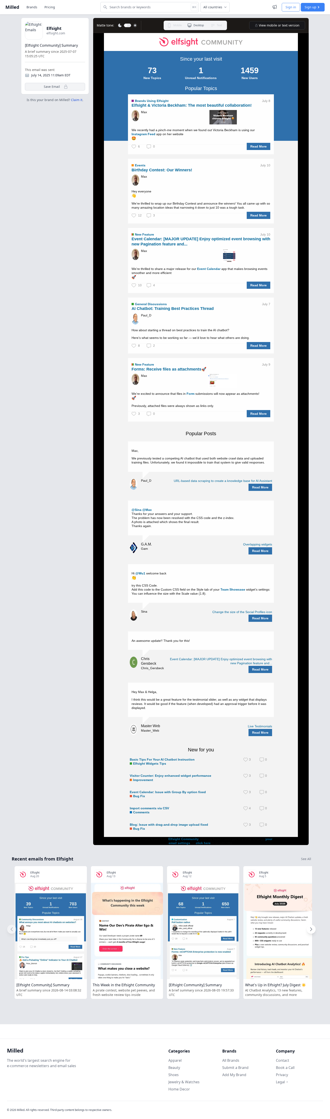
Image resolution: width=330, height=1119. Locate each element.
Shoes (173, 1074)
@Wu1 (140, 573)
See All (306, 859)
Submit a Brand (235, 1067)
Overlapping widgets (257, 544)
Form (190, 393)
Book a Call (285, 1067)
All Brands (230, 1060)
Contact (282, 1060)
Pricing (49, 7)
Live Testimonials (260, 726)
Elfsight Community (183, 839)
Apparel (175, 1060)
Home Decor (179, 1089)
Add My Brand (234, 1074)
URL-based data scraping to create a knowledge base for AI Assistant (223, 481)
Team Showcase (232, 589)
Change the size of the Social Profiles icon (242, 612)
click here (203, 843)
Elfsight (54, 28)
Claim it (76, 100)
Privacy (282, 1074)
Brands (31, 7)
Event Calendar (208, 269)
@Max (147, 510)
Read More (258, 146)
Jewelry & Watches (184, 1081)
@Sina (136, 510)
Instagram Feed (143, 134)
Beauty (174, 1067)
